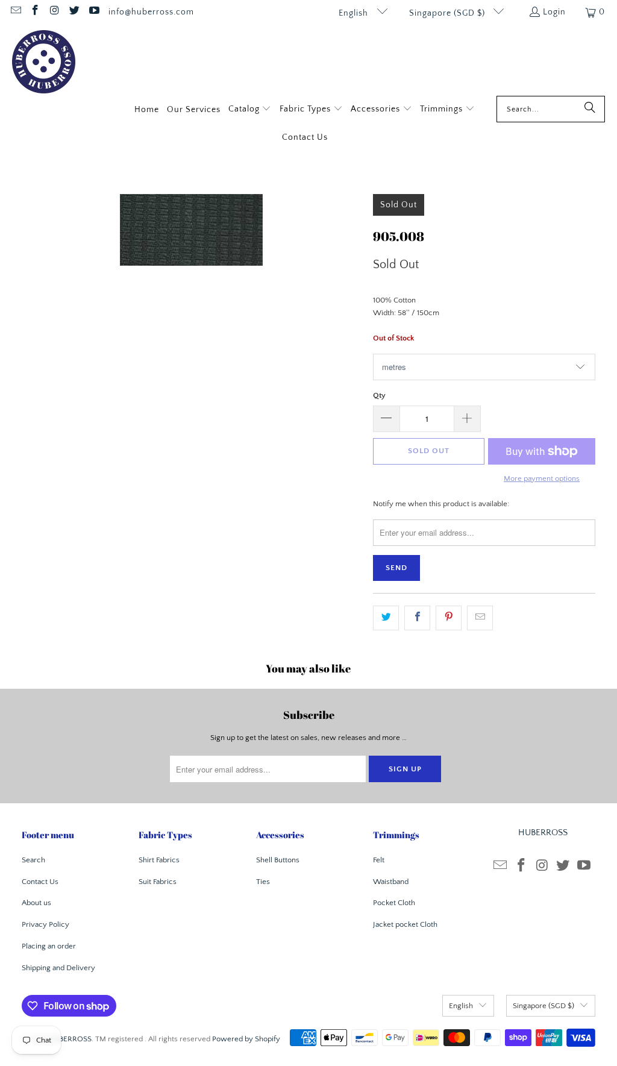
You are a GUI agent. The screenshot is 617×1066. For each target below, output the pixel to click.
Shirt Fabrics (159, 860)
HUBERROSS (70, 1039)
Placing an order (49, 946)
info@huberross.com (151, 12)
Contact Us (40, 881)
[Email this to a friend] (480, 618)
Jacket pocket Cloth (405, 924)
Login (554, 12)
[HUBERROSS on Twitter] (74, 12)
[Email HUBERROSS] (15, 12)
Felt (378, 860)
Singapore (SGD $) (448, 13)
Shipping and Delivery (58, 968)
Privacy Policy (45, 924)
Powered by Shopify (246, 1039)
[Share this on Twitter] (386, 618)
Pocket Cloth (394, 902)
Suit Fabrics (158, 881)
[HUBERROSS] (43, 63)
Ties (263, 881)
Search (33, 860)
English (355, 13)
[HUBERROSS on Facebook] (35, 12)
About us (36, 902)
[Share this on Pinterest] (449, 618)
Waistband (391, 881)
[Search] (590, 109)
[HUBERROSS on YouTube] (93, 12)
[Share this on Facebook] (417, 618)
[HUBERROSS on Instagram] (54, 12)
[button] (250, 110)
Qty (379, 395)
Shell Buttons (277, 860)
